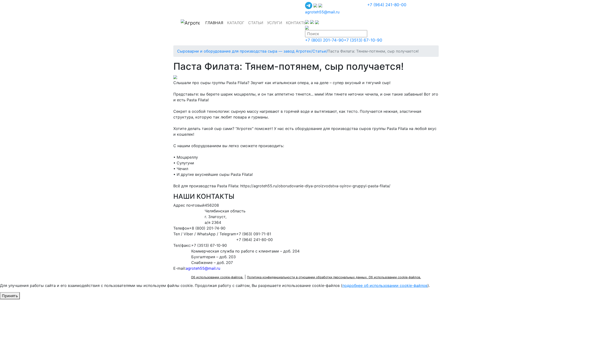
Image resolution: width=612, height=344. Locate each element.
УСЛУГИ (274, 22)
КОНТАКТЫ (296, 22)
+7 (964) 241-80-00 (386, 4)
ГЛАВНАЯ (215, 22)
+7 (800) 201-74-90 (324, 40)
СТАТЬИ (255, 22)
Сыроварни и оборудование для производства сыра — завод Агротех (244, 51)
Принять (10, 295)
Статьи (320, 51)
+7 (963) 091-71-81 (253, 233)
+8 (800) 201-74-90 (207, 228)
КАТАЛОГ (235, 22)
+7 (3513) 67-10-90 (363, 40)
